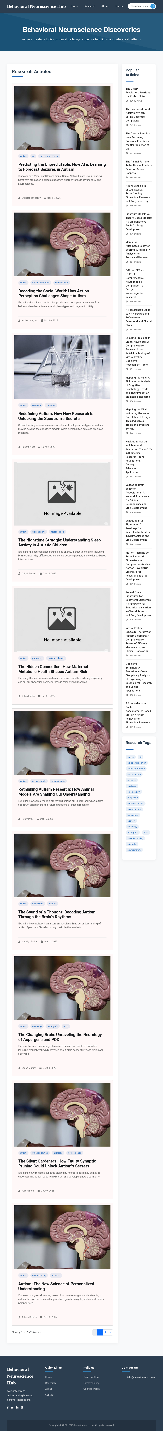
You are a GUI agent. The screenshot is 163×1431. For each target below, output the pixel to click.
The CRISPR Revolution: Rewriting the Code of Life (138, 92)
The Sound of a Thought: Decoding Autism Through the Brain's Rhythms (57, 914)
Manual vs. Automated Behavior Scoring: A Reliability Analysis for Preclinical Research (138, 250)
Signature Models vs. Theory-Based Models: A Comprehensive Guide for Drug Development (139, 222)
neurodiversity (39, 1275)
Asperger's (52, 1026)
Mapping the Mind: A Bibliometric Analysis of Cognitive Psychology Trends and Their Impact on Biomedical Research (138, 387)
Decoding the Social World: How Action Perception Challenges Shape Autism (53, 293)
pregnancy (37, 658)
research (36, 405)
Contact (120, 6)
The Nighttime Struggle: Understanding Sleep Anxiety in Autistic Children (59, 542)
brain (66, 1026)
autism (23, 156)
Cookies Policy (91, 1388)
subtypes (50, 405)
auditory (52, 903)
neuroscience (61, 282)
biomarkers (37, 903)
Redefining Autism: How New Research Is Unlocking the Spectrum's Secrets (55, 416)
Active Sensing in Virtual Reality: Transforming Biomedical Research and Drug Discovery (138, 193)
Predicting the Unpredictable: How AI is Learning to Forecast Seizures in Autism (62, 167)
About (105, 6)
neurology (37, 1026)
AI (33, 156)
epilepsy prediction (49, 156)
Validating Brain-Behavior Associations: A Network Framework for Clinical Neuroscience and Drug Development (137, 496)
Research (90, 6)
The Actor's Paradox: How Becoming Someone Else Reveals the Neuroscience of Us (139, 141)
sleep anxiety (38, 531)
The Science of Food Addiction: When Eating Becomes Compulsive (138, 115)
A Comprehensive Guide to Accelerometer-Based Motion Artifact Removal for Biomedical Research (138, 713)
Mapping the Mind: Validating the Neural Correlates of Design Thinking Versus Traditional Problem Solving (138, 419)
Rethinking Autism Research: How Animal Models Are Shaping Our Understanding (56, 792)
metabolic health (56, 658)
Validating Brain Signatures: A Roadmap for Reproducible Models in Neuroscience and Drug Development (138, 530)
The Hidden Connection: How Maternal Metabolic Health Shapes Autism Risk (53, 669)
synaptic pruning (40, 1152)
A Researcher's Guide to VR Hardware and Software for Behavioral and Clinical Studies (139, 317)
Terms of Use (91, 1377)
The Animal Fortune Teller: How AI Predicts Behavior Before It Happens (139, 167)
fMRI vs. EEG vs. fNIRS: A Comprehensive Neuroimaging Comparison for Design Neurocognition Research (135, 284)
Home (74, 6)
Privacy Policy (91, 1383)
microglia (58, 1152)
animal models (39, 781)
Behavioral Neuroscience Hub (36, 6)
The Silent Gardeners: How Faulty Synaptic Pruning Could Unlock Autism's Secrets (57, 1163)
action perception (41, 282)
